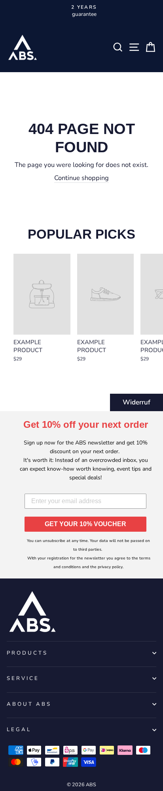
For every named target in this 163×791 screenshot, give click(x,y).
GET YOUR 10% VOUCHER (85, 524)
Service (23, 678)
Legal (19, 729)
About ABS (29, 704)
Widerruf (136, 402)
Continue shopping (81, 177)
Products (27, 653)
